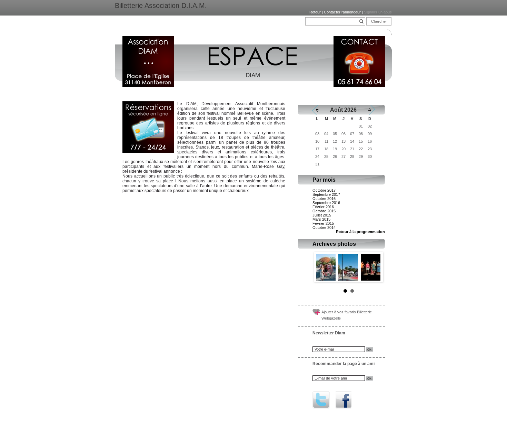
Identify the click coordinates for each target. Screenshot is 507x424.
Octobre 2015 (324, 211)
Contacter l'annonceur (342, 12)
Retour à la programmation (360, 232)
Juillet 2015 (321, 215)
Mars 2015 (321, 219)
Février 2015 (323, 223)
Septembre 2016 (326, 203)
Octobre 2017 (324, 190)
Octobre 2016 (324, 198)
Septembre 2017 (326, 194)
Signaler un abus (378, 12)
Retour (315, 12)
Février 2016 (323, 207)
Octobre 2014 (324, 227)
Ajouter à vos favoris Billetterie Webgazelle (346, 315)
